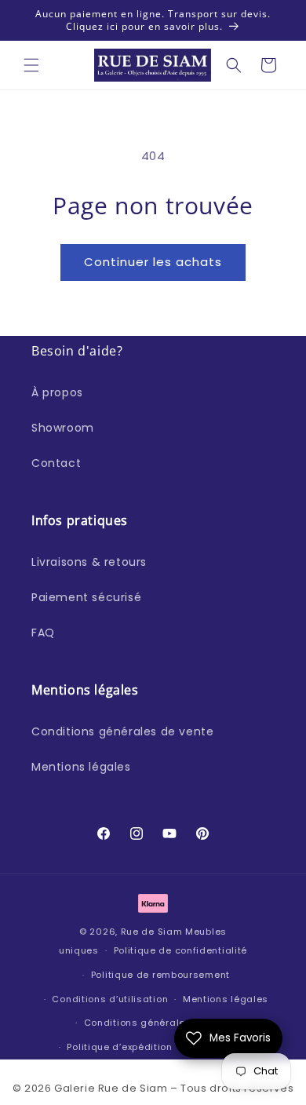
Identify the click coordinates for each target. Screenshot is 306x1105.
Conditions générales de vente (122, 731)
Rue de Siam (152, 931)
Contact (56, 463)
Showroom (62, 428)
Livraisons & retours (89, 562)
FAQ (43, 632)
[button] (31, 65)
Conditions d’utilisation (110, 999)
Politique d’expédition (119, 1047)
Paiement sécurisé (86, 597)
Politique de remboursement (160, 974)
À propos (57, 392)
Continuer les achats (153, 261)
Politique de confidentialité (181, 950)
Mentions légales (81, 767)
